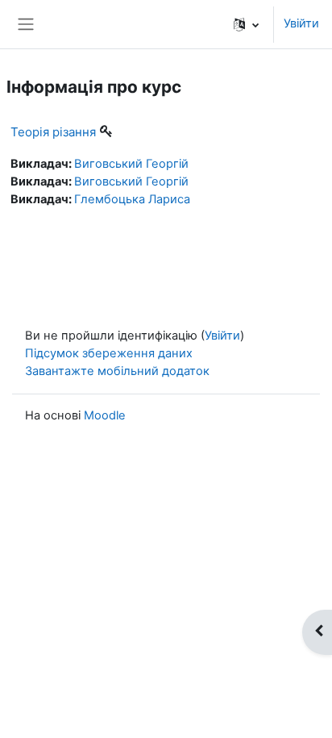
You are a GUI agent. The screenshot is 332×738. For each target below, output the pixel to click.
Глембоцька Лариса (132, 199)
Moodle (105, 415)
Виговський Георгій (131, 163)
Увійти (301, 23)
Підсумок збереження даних (109, 353)
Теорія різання (53, 132)
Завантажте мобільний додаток (117, 371)
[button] (246, 24)
